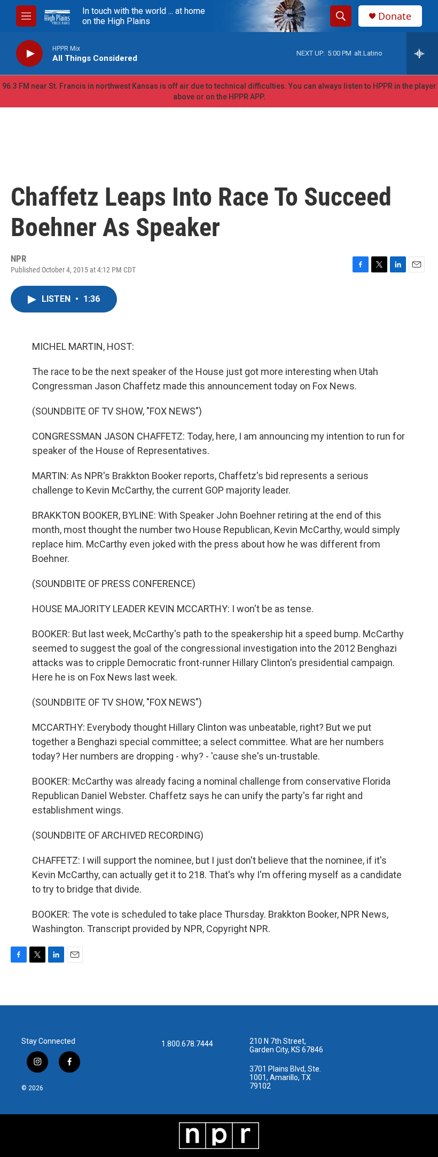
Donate (394, 16)
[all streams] (422, 53)
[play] (29, 54)
